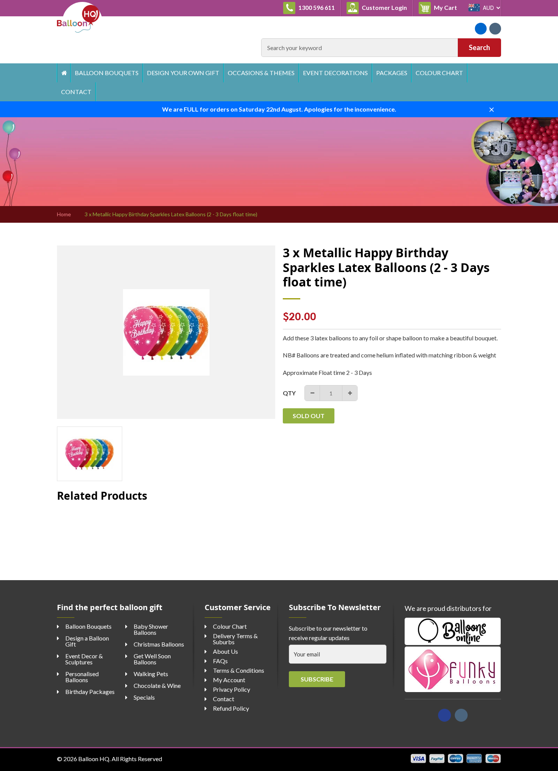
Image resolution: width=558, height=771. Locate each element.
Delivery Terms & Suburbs (235, 638)
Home (63, 72)
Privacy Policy (231, 689)
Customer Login (384, 7)
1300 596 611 (316, 7)
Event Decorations (335, 72)
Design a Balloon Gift (87, 641)
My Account (229, 679)
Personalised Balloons (82, 676)
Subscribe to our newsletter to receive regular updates (328, 633)
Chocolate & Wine (157, 685)
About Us (225, 651)
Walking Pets (151, 673)
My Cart (448, 7)
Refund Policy (231, 708)
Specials (144, 697)
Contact (76, 91)
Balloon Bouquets (107, 72)
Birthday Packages (90, 691)
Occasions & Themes (261, 72)
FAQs (220, 660)
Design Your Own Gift (183, 72)
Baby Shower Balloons (151, 629)
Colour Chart (439, 72)
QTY (289, 393)
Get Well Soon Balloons (152, 659)
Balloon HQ (93, 758)
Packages (391, 72)
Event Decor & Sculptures (84, 659)
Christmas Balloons (159, 644)
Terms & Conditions (238, 670)
